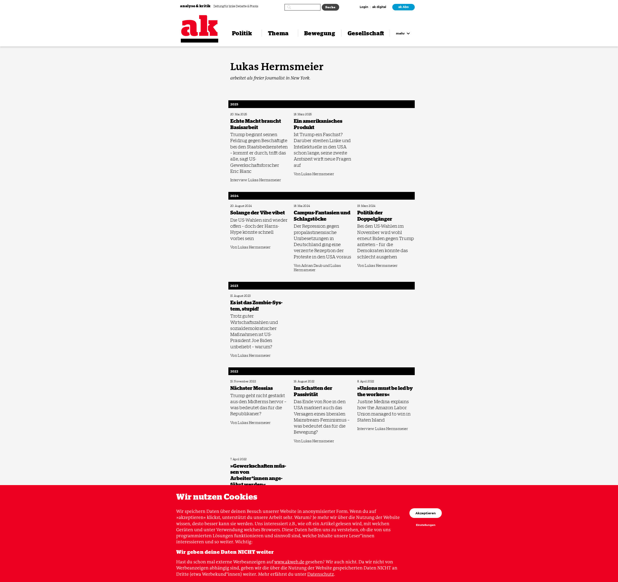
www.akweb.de (289, 562)
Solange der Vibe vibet (242, 206)
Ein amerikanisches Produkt (309, 114)
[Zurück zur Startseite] (199, 26)
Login (364, 7)
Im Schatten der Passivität (308, 381)
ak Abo (403, 7)
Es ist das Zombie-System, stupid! (248, 296)
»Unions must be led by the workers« (377, 381)
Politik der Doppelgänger (370, 206)
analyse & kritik (195, 6)
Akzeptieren (425, 513)
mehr (401, 33)
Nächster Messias (239, 381)
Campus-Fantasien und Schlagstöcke (313, 206)
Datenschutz (320, 574)
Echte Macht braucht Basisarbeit (247, 114)
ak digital (379, 7)
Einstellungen (425, 525)
